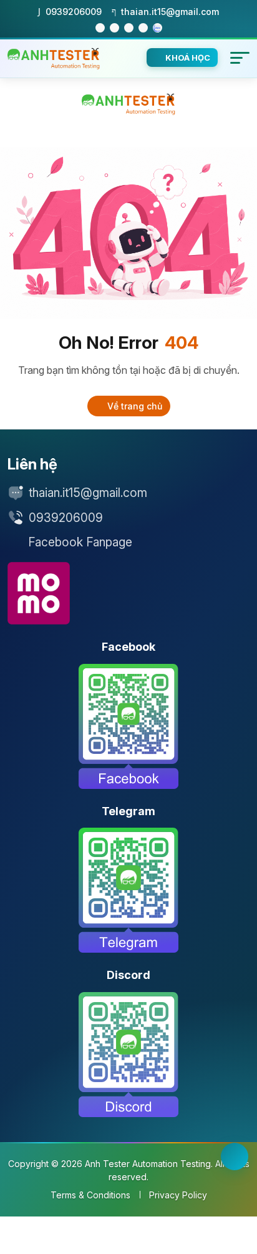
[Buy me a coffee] (38, 593)
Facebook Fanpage (80, 542)
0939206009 (66, 518)
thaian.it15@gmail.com (88, 493)
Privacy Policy (178, 1195)
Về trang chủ (133, 406)
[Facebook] (128, 726)
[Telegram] (128, 890)
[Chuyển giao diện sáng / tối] (234, 1156)
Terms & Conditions (90, 1195)
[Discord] (128, 1054)
